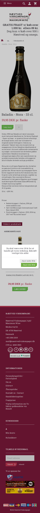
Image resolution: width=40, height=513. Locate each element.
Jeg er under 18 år (28, 261)
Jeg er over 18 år (29, 265)
